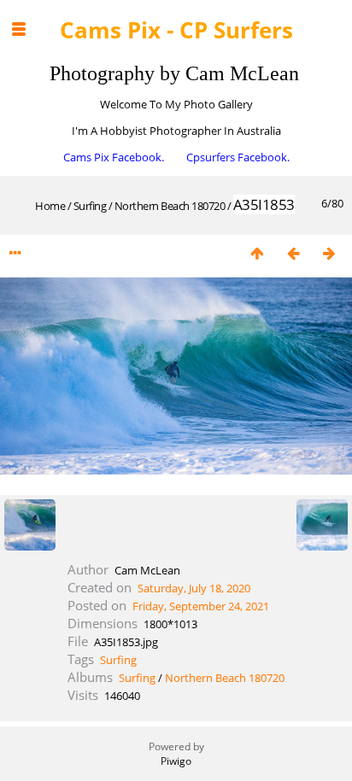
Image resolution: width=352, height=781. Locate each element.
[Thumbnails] (257, 253)
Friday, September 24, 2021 (200, 606)
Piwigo (176, 761)
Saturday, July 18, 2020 (194, 588)
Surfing (90, 205)
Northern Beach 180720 (170, 205)
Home (50, 205)
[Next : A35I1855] (329, 253)
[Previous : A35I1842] (293, 253)
